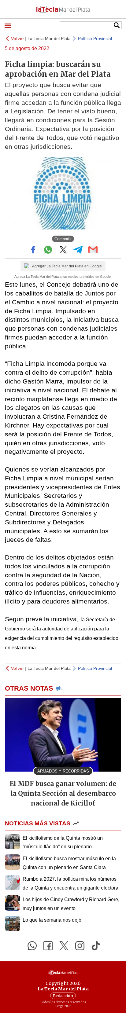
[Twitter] (64, 945)
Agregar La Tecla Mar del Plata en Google (67, 266)
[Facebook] (48, 945)
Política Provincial (95, 38)
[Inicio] (63, 9)
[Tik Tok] (96, 945)
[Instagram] (80, 945)
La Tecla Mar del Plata (49, 38)
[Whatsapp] (32, 945)
